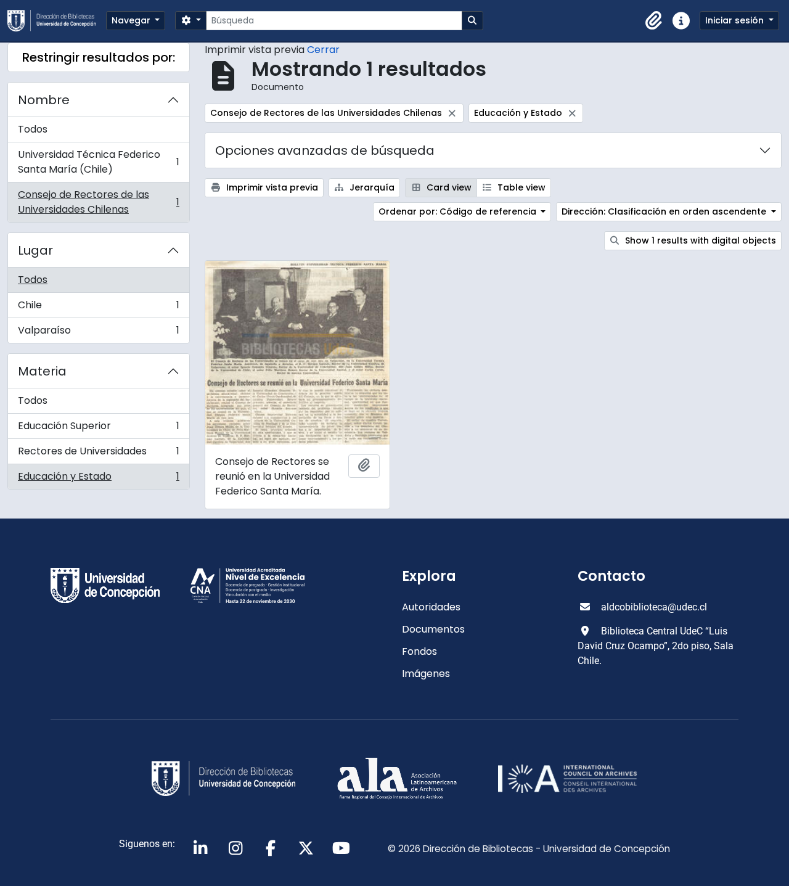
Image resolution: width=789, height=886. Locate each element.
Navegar (132, 20)
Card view (448, 187)
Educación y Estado (98, 479)
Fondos (419, 651)
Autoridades (431, 607)
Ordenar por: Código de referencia (458, 211)
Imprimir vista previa (271, 187)
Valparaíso (98, 333)
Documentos (433, 629)
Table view (520, 187)
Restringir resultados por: (98, 57)
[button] (654, 21)
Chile (98, 308)
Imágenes (426, 674)
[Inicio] (56, 20)
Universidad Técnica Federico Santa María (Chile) (98, 161)
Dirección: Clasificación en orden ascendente (665, 211)
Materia (42, 371)
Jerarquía (370, 187)
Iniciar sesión (735, 20)
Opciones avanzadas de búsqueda (325, 150)
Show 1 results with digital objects (699, 240)
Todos (32, 129)
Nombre (44, 100)
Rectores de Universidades (98, 454)
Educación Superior (98, 429)
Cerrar (323, 50)
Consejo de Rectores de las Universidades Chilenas (98, 201)
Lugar (35, 250)
